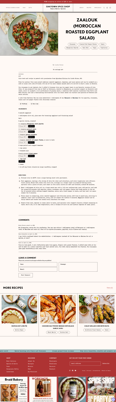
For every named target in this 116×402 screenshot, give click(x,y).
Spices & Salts (12, 363)
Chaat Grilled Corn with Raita (96, 326)
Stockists (53, 363)
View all (110, 287)
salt (27, 150)
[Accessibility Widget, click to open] (113, 399)
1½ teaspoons (31, 123)
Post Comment (25, 275)
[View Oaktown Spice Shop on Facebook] (72, 370)
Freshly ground (28, 153)
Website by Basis (106, 370)
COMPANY (53, 358)
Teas (8, 366)
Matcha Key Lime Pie (19, 326)
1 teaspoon (28, 134)
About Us (31, 361)
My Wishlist (32, 371)
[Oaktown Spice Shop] (58, 7)
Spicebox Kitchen (62, 78)
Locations (10, 371)
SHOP (8, 358)
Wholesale (53, 361)
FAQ (29, 369)
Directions (22, 175)
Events (30, 366)
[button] (30, 8)
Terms (83, 370)
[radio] (54, 67)
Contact (52, 369)
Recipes (31, 363)
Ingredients (23, 109)
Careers (52, 366)
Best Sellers (11, 361)
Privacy (89, 370)
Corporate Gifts (12, 369)
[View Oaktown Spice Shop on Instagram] (69, 370)
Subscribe (106, 363)
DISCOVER (31, 358)
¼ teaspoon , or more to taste (37, 140)
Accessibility (96, 370)
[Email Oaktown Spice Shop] (75, 370)
